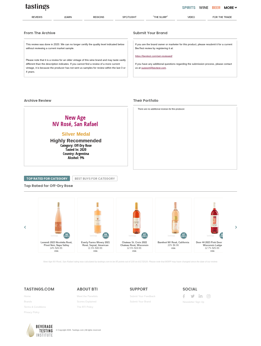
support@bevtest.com (153, 67)
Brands (28, 301)
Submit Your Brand (140, 301)
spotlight (130, 17)
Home (27, 296)
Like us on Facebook (187, 296)
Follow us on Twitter (195, 296)
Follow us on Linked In (203, 296)
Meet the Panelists (87, 296)
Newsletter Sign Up (193, 301)
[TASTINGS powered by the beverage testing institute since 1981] (37, 9)
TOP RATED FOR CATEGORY (46, 178)
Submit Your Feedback (142, 296)
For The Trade (222, 17)
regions (98, 17)
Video (191, 17)
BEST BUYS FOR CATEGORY (95, 178)
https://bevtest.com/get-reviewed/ (153, 56)
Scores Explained (86, 301)
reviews (37, 17)
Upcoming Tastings (211, 296)
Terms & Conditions (35, 306)
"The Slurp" (160, 17)
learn (68, 17)
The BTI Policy (85, 306)
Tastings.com (78, 330)
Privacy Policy (31, 312)
